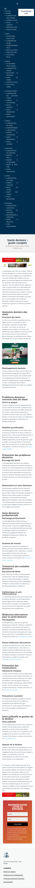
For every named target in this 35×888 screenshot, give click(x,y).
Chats (7, 34)
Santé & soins (11, 29)
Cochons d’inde (11, 91)
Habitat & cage (11, 20)
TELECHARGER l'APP (26, 12)
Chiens (7, 61)
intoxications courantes (11, 690)
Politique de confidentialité (13, 875)
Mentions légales (9, 872)
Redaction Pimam (13, 246)
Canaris (8, 13)
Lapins (7, 176)
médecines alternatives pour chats (12, 659)
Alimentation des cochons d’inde (12, 96)
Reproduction (11, 27)
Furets (7, 121)
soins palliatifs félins (10, 738)
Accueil (8, 11)
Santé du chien (12, 82)
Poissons (8, 203)
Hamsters (8, 148)
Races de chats (11, 50)
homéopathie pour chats (25, 636)
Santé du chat (11, 52)
